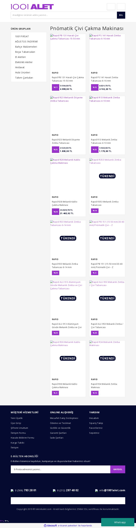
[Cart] (121, 6)
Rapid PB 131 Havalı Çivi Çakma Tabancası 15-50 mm (68, 79)
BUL (121, 15)
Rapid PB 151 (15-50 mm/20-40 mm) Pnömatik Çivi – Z (106, 266)
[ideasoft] (50, 525)
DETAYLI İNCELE (68, 88)
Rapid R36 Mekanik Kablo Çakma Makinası (64, 386)
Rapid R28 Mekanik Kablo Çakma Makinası (64, 203)
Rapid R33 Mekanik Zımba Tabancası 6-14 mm (65, 266)
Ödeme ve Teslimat (60, 423)
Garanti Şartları (58, 432)
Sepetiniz (94, 432)
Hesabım (94, 418)
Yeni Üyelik (17, 418)
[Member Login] (111, 6)
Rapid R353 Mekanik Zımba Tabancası (104, 203)
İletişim (14, 447)
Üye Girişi (16, 423)
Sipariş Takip (96, 423)
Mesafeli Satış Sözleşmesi (64, 418)
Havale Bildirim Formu (22, 437)
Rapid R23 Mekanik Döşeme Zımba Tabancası (66, 141)
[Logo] (32, 6)
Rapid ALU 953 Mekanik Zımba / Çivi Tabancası (107, 326)
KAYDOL (117, 469)
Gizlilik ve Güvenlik (60, 427)
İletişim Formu (18, 432)
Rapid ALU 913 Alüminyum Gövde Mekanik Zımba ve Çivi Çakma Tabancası (67, 326)
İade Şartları (57, 437)
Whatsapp (120, 522)
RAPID (55, 72)
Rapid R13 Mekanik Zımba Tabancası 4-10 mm (104, 141)
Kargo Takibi (17, 442)
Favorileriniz (96, 427)
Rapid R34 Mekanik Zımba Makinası (104, 386)
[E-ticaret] (67, 525)
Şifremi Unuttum (19, 427)
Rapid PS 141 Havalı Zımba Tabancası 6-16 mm (104, 79)
